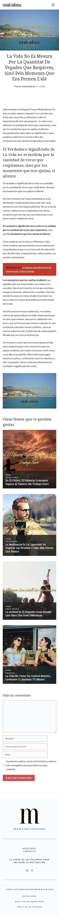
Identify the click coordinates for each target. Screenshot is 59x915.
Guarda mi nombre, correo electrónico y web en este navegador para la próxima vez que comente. (31, 765)
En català (40, 86)
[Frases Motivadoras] (12, 4)
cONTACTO (29, 851)
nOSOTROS (29, 848)
